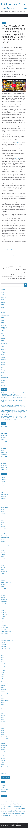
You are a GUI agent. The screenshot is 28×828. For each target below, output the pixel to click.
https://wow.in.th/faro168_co (8, 255)
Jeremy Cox (13, 45)
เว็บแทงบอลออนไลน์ (5, 766)
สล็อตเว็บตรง (3, 297)
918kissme (3, 498)
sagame (2, 610)
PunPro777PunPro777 (5, 591)
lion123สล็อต (4, 548)
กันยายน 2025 (4, 450)
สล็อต (2, 333)
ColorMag (12, 825)
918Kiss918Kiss (4, 494)
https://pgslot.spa (5, 315)
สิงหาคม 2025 (4, 452)
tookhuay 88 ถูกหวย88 (5, 648)
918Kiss (8, 799)
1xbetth (2, 485)
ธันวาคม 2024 (4, 469)
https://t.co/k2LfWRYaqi (7, 261)
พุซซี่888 (2, 702)
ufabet (2, 661)
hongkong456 (4, 535)
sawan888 (3, 616)
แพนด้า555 (3, 771)
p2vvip (2, 565)
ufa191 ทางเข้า (4, 653)
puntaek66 (3, 593)
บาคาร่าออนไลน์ (4, 377)
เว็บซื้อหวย (3, 762)
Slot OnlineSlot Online (6, 631)
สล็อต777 (3, 721)
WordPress (18, 825)
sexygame (22, 806)
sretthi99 (3, 638)
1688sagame (4, 479)
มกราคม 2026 (4, 441)
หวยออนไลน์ (3, 382)
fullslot (2, 524)
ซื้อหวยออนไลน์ (4, 380)
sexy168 (2, 621)
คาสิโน (2, 676)
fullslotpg (3, 364)
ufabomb (3, 663)
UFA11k (2, 651)
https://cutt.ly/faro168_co (7, 258)
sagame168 (3, 612)
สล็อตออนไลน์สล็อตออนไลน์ (6, 738)
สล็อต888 (3, 301)
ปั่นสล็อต (3, 696)
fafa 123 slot (3, 520)
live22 (2, 365)
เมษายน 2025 (4, 461)
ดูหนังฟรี (2, 354)
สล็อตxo (2, 341)
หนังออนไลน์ (3, 370)
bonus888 (3, 513)
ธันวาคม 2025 (4, 444)
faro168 (2, 522)
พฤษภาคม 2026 (4, 433)
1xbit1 (2, 488)
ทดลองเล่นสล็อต (4, 683)
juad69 (2, 543)
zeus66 (2, 674)
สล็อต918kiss (12, 813)
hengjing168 (3, 533)
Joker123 (17, 801)
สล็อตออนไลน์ (4, 343)
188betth (3, 481)
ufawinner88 (4, 668)
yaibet (2, 672)
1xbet (2, 483)
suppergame (4, 642)
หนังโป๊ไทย (3, 312)
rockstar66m (3, 606)
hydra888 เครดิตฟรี (5, 537)
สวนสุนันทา (3, 747)
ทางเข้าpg (3, 685)
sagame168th (4, 351)
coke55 (2, 518)
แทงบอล (2, 769)
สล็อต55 (2, 717)
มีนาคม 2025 (3, 463)
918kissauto (3, 496)
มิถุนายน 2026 (4, 431)
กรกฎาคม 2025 (4, 454)
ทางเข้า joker (4, 328)
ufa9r (2, 659)
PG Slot (11, 804)
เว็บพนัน (2, 764)
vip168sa (3, 670)
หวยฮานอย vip (4, 753)
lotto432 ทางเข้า (4, 558)
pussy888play (4, 601)
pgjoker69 (3, 576)
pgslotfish (3, 584)
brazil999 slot (4, 515)
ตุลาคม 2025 (3, 448)
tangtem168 (3, 644)
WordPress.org (4, 791)
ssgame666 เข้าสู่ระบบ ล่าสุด (7, 640)
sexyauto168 (3, 625)
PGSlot (15, 803)
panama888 (3, 567)
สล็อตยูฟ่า (3, 732)
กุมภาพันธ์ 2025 (4, 465)
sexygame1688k (4, 627)
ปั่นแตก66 (3, 375)
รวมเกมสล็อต (3, 706)
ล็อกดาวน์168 (4, 708)
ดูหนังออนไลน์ (4, 327)
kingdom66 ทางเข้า (5, 545)
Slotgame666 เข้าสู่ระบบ (6, 633)
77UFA (2, 490)
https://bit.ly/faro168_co (7, 249)
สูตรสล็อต (3, 749)
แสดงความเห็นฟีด (4, 789)
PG (8, 804)
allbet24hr (3, 500)
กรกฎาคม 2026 (4, 428)
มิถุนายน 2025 (4, 456)
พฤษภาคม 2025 (4, 459)
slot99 (2, 294)
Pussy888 (8, 806)
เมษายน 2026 (4, 435)
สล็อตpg (2, 728)
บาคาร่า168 (3, 359)
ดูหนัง (2, 367)
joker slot (3, 330)
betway (2, 509)
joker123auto (21, 801)
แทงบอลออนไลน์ (15, 815)
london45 (3, 554)
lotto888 (3, 560)
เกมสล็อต (3, 756)
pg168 (2, 291)
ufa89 (2, 657)
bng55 (2, 511)
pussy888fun (4, 599)
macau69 (3, 563)
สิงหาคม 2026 (4, 426)
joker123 (3, 289)
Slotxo (25, 806)
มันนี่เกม (2, 704)
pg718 (2, 573)
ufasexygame (4, 666)
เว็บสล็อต (11, 815)
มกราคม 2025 (4, 467)
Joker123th (3, 804)
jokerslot (3, 338)
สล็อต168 (4, 23)
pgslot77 (3, 374)
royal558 (3, 608)
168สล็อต (2, 799)
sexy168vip (3, 623)
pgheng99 (3, 362)
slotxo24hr (3, 636)
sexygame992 (4, 629)
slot (2, 323)
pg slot (2, 319)
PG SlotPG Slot (4, 571)
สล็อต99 (2, 726)
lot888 (2, 556)
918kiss (2, 346)
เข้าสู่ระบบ (3, 785)
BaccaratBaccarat (5, 507)
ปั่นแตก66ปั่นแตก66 (5, 700)
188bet (5, 799)
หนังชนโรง (3, 349)
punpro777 (3, 379)
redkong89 (3, 603)
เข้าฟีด (2, 787)
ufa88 (2, 655)
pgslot (2, 304)
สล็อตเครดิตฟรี (4, 741)
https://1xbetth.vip (5, 314)
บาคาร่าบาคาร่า (4, 691)
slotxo (2, 309)
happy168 (3, 530)
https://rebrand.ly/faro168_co (8, 252)
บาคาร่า (2, 307)
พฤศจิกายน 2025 (4, 446)
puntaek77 (3, 595)
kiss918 (2, 320)
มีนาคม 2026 (3, 437)
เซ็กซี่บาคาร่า (3, 760)
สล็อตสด (2, 734)
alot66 (2, 503)
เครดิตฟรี (3, 758)
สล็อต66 (2, 296)
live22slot (3, 552)
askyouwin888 (4, 505)
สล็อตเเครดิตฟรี (4, 745)
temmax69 (3, 646)
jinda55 (2, 292)
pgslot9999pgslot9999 (6, 582)
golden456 (3, 528)
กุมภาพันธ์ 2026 (4, 439)
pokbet (2, 586)
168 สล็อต (3, 477)
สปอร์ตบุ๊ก (3, 711)
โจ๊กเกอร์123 (3, 332)
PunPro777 (20, 804)
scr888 (2, 618)
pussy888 (3, 305)
